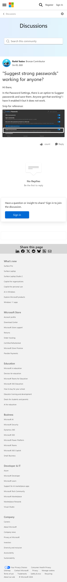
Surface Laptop (10, 271)
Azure (6, 470)
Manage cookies (48, 570)
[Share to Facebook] (23, 251)
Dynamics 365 (9, 430)
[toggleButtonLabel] (62, 13)
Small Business (10, 455)
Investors (7, 542)
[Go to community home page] (11, 4)
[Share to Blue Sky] (39, 251)
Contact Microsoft (21, 570)
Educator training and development (18, 394)
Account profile (10, 317)
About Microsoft (10, 527)
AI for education (10, 404)
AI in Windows (9, 292)
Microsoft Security (11, 424)
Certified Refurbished (12, 343)
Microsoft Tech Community (14, 491)
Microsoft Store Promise (13, 348)
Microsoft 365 (9, 435)
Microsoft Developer (12, 476)
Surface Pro (8, 266)
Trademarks (22, 573)
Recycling (48, 573)
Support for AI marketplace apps (16, 486)
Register (49, 4)
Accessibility (9, 553)
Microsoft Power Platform (14, 440)
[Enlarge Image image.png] (33, 123)
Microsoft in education (13, 368)
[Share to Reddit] (33, 251)
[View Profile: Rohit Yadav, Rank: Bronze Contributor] (6, 63)
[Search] (41, 5)
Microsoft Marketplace (13, 496)
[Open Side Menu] (4, 4)
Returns (7, 332)
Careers (7, 521)
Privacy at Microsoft (12, 537)
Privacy (35, 570)
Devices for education (12, 373)
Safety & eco (36, 573)
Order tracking (9, 338)
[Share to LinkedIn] (17, 251)
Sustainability (9, 558)
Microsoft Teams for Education (16, 378)
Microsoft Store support (13, 327)
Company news (10, 532)
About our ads (9, 577)
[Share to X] (28, 251)
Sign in (17, 214)
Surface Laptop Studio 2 (13, 276)
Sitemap (7, 570)
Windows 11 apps (11, 302)
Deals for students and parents (16, 399)
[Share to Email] (49, 251)
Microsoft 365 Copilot (12, 450)
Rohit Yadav (18, 61)
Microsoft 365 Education (13, 384)
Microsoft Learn (10, 481)
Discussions (11, 13)
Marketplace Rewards (12, 501)
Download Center (11, 322)
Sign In (59, 4)
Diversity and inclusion (13, 547)
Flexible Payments (11, 353)
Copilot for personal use (13, 286)
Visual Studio (9, 507)
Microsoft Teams (10, 445)
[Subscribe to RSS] (44, 251)
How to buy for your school (14, 389)
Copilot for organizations (13, 281)
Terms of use (9, 573)
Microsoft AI (8, 419)
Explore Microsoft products (14, 297)
